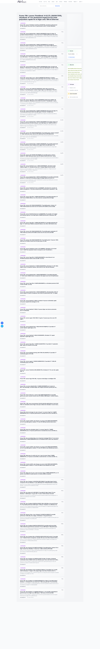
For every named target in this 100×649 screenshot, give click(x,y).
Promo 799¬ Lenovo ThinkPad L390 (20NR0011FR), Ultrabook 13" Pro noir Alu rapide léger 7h (39, 370)
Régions (75, 1)
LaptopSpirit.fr (23, 28)
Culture (53, 1)
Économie (70, 1)
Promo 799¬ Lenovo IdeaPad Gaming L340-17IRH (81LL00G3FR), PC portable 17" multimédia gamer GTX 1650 (38, 353)
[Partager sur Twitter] (2, 326)
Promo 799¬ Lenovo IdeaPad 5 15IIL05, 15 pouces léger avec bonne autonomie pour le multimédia (38, 310)
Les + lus (45, 1)
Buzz (49, 1)
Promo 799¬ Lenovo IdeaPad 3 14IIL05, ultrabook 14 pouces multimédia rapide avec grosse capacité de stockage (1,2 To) (38, 301)
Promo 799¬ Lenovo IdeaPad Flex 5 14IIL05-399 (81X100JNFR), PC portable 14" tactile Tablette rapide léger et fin (38, 327)
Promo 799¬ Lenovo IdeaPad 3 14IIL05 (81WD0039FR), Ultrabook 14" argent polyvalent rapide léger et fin (37, 336)
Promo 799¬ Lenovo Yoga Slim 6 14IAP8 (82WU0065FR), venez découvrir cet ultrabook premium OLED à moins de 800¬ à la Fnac (37, 258)
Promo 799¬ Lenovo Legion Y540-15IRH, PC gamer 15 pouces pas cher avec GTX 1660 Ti (38, 318)
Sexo (57, 1)
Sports (80, 1)
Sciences (60, 1)
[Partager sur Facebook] (2, 323)
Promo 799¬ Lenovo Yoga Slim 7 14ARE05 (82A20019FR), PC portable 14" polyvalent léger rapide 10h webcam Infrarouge (39, 344)
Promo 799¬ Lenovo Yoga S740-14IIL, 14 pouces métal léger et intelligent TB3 (38, 378)
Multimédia (23, 23)
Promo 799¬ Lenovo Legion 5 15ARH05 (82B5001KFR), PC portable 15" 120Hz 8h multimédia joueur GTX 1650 (38, 362)
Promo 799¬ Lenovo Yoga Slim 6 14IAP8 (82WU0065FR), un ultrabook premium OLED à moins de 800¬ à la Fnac (39, 284)
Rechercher (57, 5)
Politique (65, 1)
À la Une (40, 1)
